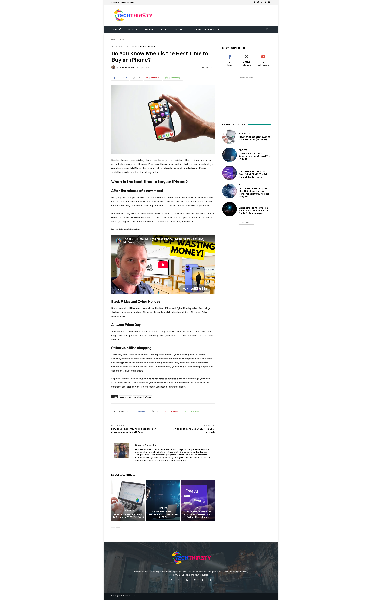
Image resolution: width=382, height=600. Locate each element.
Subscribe (263, 55)
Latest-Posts (129, 47)
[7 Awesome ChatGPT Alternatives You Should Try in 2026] (163, 500)
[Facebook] (254, 2)
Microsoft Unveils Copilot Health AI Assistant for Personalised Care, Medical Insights (254, 192)
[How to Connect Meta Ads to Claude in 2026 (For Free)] (128, 500)
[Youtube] (269, 2)
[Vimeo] (265, 2)
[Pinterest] (195, 580)
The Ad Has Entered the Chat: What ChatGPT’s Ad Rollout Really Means (198, 514)
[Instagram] (258, 2)
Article (121, 40)
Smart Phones (146, 47)
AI (198, 508)
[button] (267, 29)
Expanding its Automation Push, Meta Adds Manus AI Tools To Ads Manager (253, 211)
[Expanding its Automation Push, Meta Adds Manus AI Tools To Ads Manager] (229, 209)
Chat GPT (162, 508)
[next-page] (118, 526)
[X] (262, 2)
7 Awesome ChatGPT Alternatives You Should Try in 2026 (163, 514)
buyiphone (138, 397)
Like (229, 55)
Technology (128, 511)
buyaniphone (125, 397)
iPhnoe (148, 397)
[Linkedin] (187, 580)
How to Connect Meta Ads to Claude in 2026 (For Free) (128, 515)
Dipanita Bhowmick (128, 67)
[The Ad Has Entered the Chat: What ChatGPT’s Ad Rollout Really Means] (198, 500)
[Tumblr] (203, 580)
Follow (246, 55)
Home (114, 40)
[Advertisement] (216, 15)
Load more (245, 222)
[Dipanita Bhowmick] (113, 67)
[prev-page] (113, 526)
